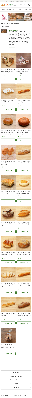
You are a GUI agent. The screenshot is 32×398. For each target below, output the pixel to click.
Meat (3, 9)
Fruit (14, 9)
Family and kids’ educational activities (16, 1)
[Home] (2, 23)
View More (12, 47)
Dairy (25, 9)
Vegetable (20, 9)
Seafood (8, 9)
